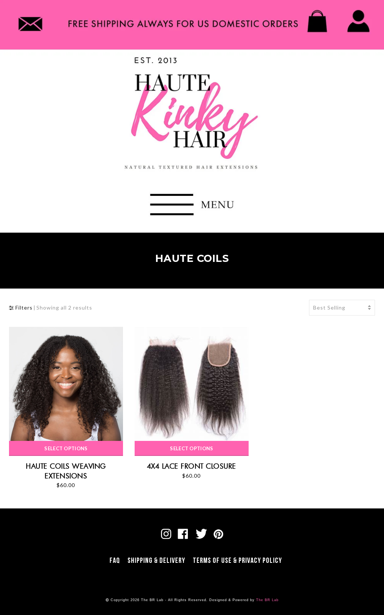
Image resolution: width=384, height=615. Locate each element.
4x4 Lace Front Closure (191, 466)
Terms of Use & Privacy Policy (237, 560)
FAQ (115, 560)
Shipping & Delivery (156, 560)
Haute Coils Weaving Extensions (66, 471)
